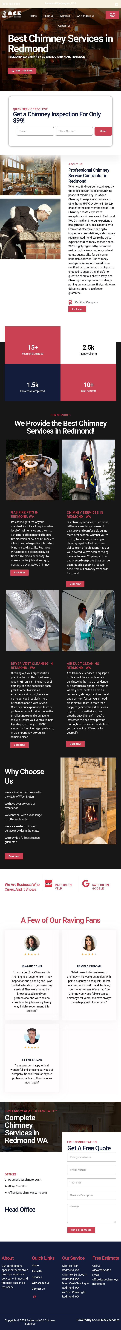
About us (49, 15)
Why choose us (85, 15)
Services (65, 15)
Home (33, 15)
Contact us (64, 25)
